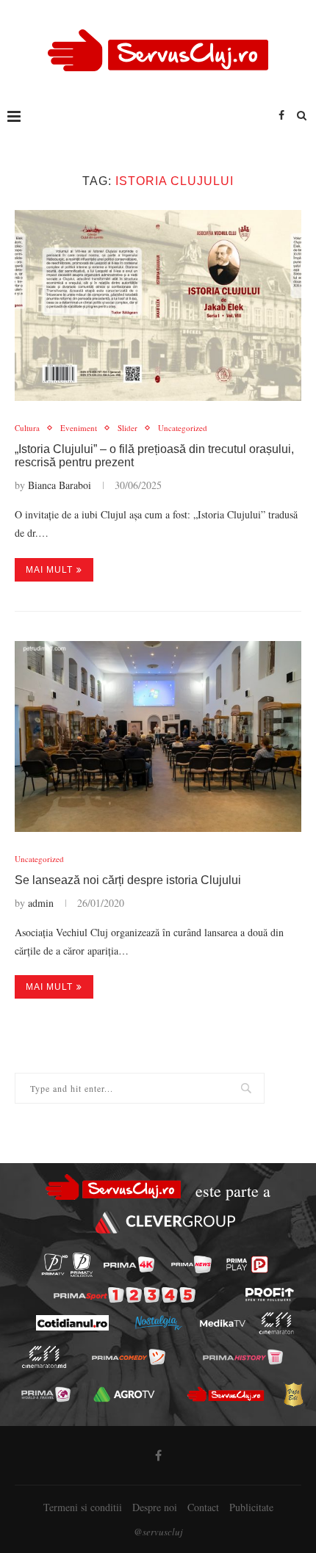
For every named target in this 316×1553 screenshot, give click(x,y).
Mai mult (49, 570)
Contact (203, 1507)
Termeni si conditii (82, 1507)
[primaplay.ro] (247, 1264)
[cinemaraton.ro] (276, 1323)
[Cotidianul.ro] (71, 1323)
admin (41, 903)
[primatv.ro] (55, 1264)
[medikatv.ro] (222, 1323)
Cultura (27, 427)
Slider (127, 427)
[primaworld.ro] (46, 1394)
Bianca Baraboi (59, 485)
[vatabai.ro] (293, 1394)
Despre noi (154, 1507)
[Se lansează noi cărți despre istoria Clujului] (158, 736)
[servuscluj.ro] (225, 1394)
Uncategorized (182, 427)
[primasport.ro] (124, 1295)
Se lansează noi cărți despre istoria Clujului (128, 880)
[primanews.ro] (191, 1264)
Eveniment (78, 427)
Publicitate (251, 1507)
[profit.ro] (269, 1294)
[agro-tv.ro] (124, 1394)
